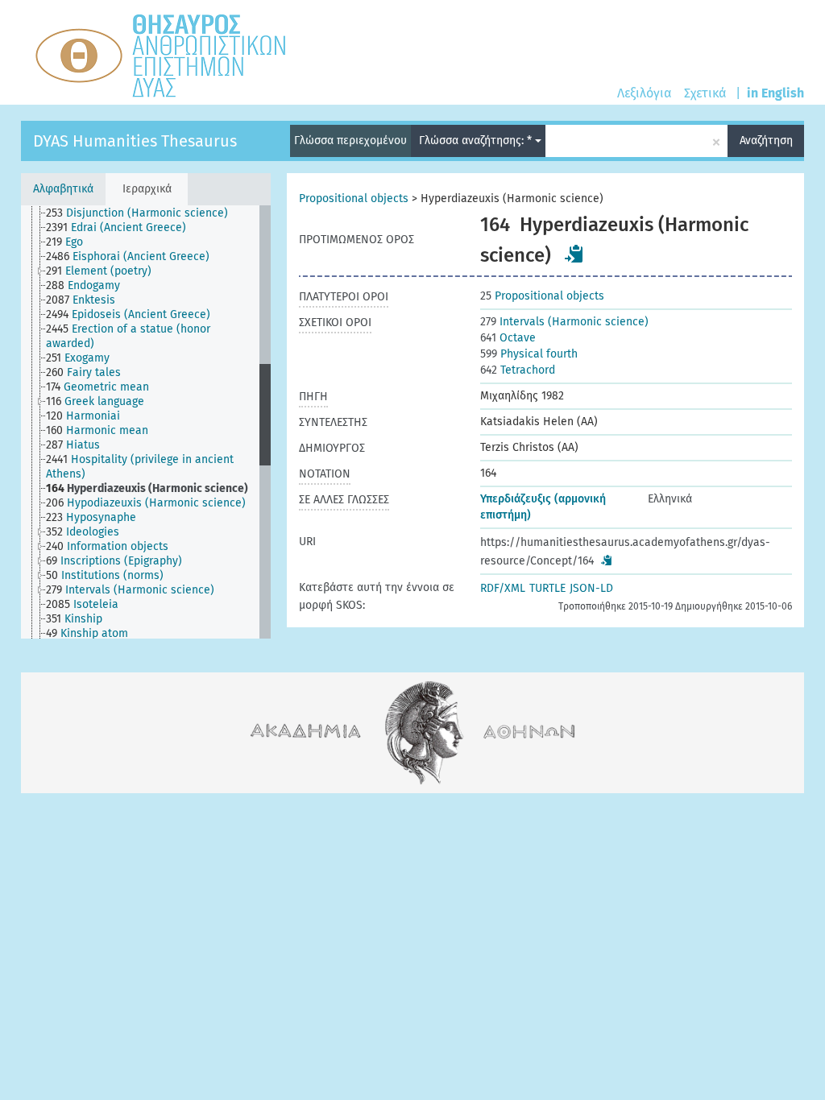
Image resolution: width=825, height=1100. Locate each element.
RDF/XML (502, 588)
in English (775, 93)
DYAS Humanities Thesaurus (135, 141)
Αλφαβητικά (63, 189)
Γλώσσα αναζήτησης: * (477, 140)
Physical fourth (529, 354)
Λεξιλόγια (644, 93)
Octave (508, 338)
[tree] (146, 422)
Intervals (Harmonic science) (564, 322)
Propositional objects (353, 198)
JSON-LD (591, 588)
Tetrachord (517, 370)
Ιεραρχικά (147, 189)
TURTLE (547, 588)
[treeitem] (144, 213)
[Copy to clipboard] (574, 253)
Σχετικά (705, 93)
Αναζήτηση (766, 140)
